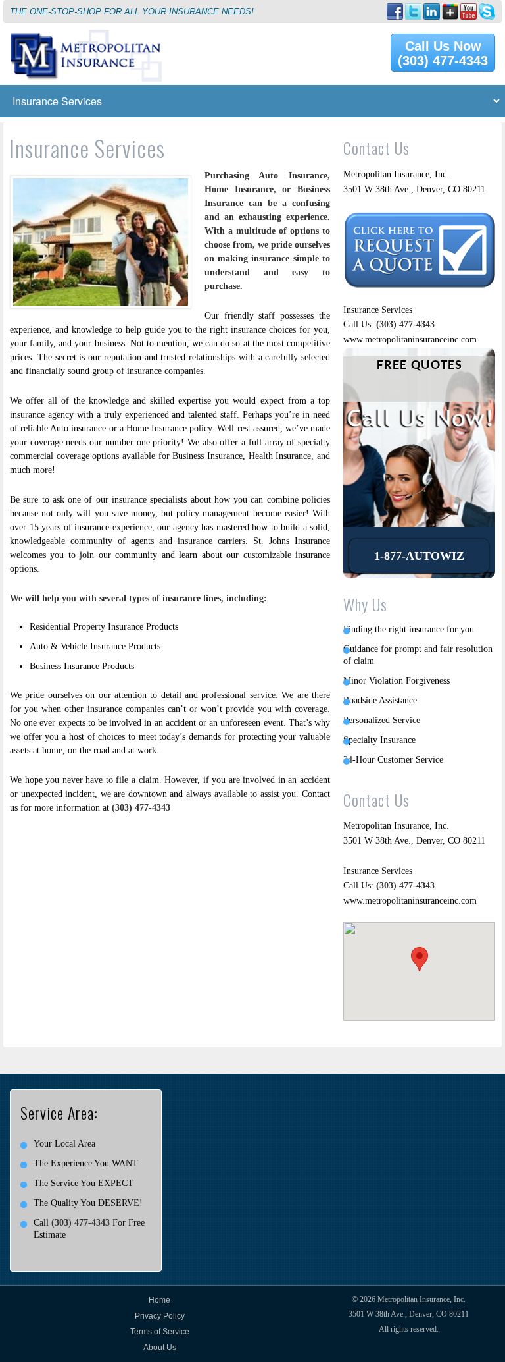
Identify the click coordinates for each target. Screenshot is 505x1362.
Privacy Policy (160, 1316)
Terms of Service (159, 1331)
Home (159, 1300)
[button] (419, 959)
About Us (159, 1347)
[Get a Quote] (419, 219)
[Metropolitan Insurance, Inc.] (86, 36)
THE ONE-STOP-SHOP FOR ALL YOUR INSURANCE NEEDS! (132, 11)
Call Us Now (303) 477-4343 (443, 53)
